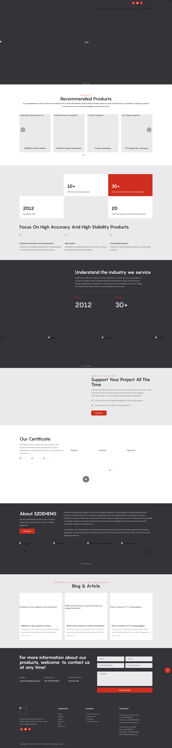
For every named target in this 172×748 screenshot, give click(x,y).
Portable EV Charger (137, 148)
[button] (83, 83)
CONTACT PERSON (74, 678)
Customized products (119, 243)
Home (60, 714)
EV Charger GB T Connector (102, 148)
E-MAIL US (23, 678)
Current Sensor (91, 716)
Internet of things (136, 361)
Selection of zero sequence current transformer (35, 626)
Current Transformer (92, 714)
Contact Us (61, 726)
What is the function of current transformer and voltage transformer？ (85, 626)
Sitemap (67, 744)
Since (77, 297)
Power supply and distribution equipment (29, 361)
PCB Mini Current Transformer (35, 148)
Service (60, 719)
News (60, 724)
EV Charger (89, 719)
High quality (70, 243)
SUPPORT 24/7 (49, 678)
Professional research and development (37, 243)
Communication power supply (83, 361)
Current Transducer (69, 148)
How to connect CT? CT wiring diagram (128, 626)
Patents (118, 297)
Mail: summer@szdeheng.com (129, 722)
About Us (61, 721)
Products (61, 716)
